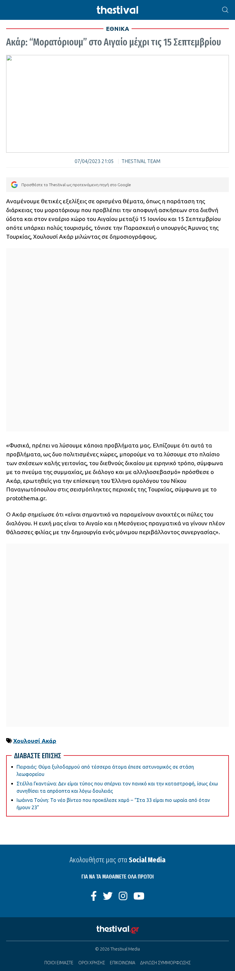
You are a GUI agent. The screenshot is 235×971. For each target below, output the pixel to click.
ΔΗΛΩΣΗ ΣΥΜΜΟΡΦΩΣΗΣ (165, 962)
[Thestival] (117, 10)
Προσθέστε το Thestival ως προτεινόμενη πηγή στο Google (76, 184)
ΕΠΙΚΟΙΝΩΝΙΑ (122, 962)
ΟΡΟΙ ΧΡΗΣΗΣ (91, 962)
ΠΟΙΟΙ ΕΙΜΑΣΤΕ (58, 962)
